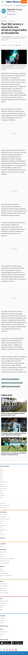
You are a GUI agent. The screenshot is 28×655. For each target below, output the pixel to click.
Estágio (1, 521)
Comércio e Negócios (4, 563)
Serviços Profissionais (4, 560)
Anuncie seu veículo (4, 601)
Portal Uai (2, 634)
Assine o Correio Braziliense (6, 575)
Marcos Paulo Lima (7, 36)
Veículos (2, 556)
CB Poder (2, 622)
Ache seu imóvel (3, 583)
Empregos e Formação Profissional (7, 558)
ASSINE (24, 1)
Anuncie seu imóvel (4, 586)
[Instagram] (5, 17)
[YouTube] (13, 650)
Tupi (1, 636)
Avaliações (2, 605)
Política (1, 473)
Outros (1, 629)
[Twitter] (7, 650)
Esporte (3, 21)
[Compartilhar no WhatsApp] (9, 45)
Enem (1, 523)
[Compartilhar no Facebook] (14, 45)
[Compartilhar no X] (11, 45)
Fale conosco (2, 534)
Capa (1, 468)
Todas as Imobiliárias (4, 592)
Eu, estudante (3, 512)
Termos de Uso (3, 507)
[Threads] (16, 650)
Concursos (2, 538)
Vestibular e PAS (3, 530)
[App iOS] (5, 643)
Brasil (1, 475)
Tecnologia (2, 495)
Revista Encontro (4, 626)
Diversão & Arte (3, 482)
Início (2, 5)
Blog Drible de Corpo (10, 5)
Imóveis (1, 554)
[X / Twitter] (2, 17)
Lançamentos (3, 588)
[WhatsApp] (1, 650)
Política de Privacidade (5, 505)
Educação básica (3, 514)
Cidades (1, 470)
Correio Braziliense (4, 466)
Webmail (2, 546)
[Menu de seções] (2, 1)
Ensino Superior (3, 516)
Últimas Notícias (3, 525)
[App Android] (17, 643)
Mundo (1, 479)
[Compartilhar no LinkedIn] (17, 45)
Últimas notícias (3, 590)
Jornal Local (2, 620)
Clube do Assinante (4, 573)
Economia (2, 477)
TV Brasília (2, 615)
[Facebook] (4, 650)
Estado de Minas (3, 631)
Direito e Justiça (3, 486)
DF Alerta (2, 618)
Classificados (3, 549)
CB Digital (2, 571)
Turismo (1, 497)
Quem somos (3, 503)
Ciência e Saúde (3, 488)
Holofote (2, 493)
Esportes (2, 484)
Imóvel (1, 581)
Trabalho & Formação (4, 519)
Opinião (1, 491)
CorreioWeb (3, 543)
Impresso (2, 566)
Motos (1, 609)
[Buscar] (8, 1)
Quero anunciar (3, 551)
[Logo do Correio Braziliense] (14, 2)
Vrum (1, 598)
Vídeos (1, 607)
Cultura (1, 527)
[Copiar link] (19, 45)
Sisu (1, 532)
